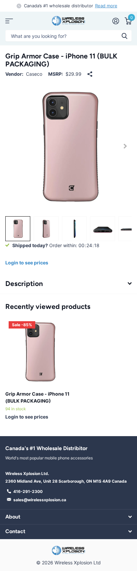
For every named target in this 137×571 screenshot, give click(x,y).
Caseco (34, 74)
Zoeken (124, 36)
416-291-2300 (28, 491)
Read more (106, 5)
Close (68, 517)
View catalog (9, 21)
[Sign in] (115, 21)
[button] (125, 146)
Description (24, 283)
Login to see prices (26, 262)
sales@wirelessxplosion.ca (39, 499)
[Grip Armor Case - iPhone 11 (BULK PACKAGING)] (39, 352)
